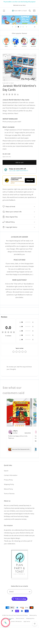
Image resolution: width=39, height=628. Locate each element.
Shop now (29, 180)
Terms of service (20, 618)
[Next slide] (26, 27)
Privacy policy (10, 618)
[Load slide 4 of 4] (23, 27)
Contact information (16, 621)
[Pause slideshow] (36, 27)
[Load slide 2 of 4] (18, 27)
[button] (4, 10)
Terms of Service (9, 493)
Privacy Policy (8, 480)
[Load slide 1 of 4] (16, 27)
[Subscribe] (29, 591)
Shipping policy (30, 618)
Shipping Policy (9, 484)
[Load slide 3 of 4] (21, 27)
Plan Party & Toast (11, 615)
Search (6, 471)
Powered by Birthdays (22, 615)
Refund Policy (8, 489)
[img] (9, 94)
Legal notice (27, 621)
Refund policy (33, 615)
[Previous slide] (12, 27)
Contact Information (10, 475)
